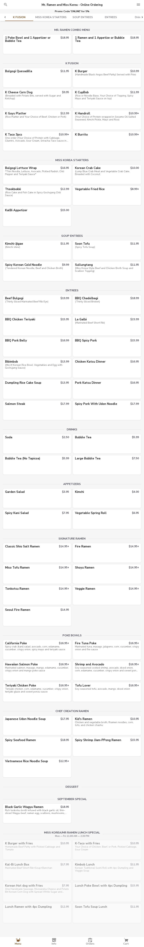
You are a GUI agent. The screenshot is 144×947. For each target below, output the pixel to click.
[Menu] (138, 4)
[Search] (5, 4)
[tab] (19, 17)
